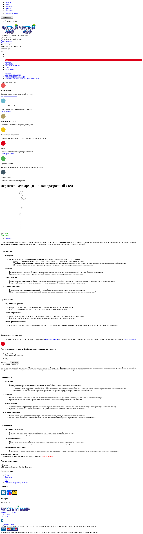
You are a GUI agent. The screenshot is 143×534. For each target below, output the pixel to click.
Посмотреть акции (7, 154)
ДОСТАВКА (5, 514)
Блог (6, 481)
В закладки (5, 364)
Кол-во (3, 362)
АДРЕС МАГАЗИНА (8, 512)
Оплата (7, 479)
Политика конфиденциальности (16, 483)
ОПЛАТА (4, 516)
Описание (8, 239)
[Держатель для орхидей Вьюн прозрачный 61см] (22, 231)
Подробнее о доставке (9, 96)
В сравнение (13, 364)
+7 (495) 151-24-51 (7, 525)
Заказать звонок (6, 43)
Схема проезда (6, 111)
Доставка (8, 477)
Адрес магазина (6, 41)
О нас (7, 475)
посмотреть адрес (51, 339)
